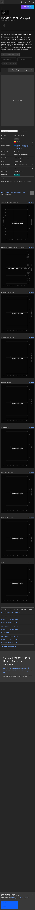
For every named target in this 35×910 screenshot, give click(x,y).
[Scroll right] (32, 70)
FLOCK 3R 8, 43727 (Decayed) (9, 643)
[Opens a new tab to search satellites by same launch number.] (32, 135)
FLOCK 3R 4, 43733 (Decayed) (9, 616)
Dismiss (27, 10)
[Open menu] (2, 2)
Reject (4, 906)
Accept (4, 902)
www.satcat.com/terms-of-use (18, 898)
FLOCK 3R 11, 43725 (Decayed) (9, 636)
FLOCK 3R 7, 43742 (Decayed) (9, 639)
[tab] (4, 70)
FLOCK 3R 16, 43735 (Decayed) (9, 629)
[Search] (17, 2)
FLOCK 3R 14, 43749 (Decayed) (9, 626)
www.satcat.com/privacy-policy (18, 897)
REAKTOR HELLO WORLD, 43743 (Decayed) (12, 612)
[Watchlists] (25, 2)
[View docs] (21, 2)
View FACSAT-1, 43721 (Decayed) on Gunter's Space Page (16, 671)
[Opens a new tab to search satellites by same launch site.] (32, 171)
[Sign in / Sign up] (33, 2)
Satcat (7, 2)
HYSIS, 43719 (5, 633)
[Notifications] (29, 2)
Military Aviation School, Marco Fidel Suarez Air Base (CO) (22, 146)
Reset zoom (31, 202)
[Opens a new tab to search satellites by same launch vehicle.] (32, 168)
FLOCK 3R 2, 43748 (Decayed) (9, 622)
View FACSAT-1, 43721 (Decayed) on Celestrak (15, 668)
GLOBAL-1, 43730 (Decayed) (8, 646)
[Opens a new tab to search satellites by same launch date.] (32, 164)
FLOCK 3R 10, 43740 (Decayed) (9, 619)
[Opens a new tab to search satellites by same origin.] (32, 142)
